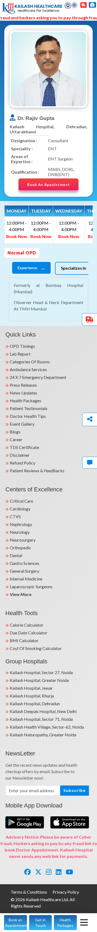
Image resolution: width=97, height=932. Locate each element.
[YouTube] (69, 872)
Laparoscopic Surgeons (31, 586)
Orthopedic (20, 547)
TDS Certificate (24, 447)
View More (21, 594)
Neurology (20, 532)
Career (16, 439)
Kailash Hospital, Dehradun (35, 703)
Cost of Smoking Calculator (36, 648)
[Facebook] (27, 872)
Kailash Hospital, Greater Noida (39, 680)
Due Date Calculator (28, 632)
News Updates (23, 392)
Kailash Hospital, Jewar (31, 687)
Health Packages (25, 400)
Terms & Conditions (29, 891)
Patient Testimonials (28, 408)
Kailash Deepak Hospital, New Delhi (43, 711)
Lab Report (20, 353)
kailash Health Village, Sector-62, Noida (47, 726)
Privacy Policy (66, 891)
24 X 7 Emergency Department (38, 377)
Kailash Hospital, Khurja (32, 695)
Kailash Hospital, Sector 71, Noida (41, 719)
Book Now (16, 236)
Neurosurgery (23, 539)
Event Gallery (22, 423)
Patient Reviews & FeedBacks (37, 470)
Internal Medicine (26, 578)
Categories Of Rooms (30, 361)
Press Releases (23, 385)
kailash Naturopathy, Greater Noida (43, 734)
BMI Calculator (24, 640)
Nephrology (21, 524)
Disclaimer (20, 455)
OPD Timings (22, 346)
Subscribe (74, 790)
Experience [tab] (31, 268)
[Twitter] (38, 872)
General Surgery (24, 570)
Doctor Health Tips (28, 416)
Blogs (15, 431)
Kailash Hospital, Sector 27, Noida (41, 672)
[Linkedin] (58, 872)
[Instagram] (48, 872)
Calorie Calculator (26, 624)
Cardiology (20, 508)
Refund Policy (22, 462)
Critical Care (21, 500)
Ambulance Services (28, 369)
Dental (16, 555)
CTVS (15, 516)
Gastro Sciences (24, 563)
